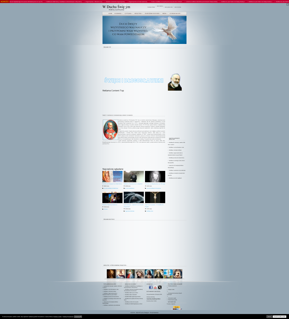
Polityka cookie (171, 289)
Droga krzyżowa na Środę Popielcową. (102, 1)
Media (164, 13)
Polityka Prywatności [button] (68, 316)
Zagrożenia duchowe (152, 13)
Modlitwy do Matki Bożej (113, 188)
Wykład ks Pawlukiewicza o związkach (133, 184)
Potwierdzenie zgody (172, 299)
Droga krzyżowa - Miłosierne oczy (58, 1)
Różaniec (106, 209)
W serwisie (117, 13)
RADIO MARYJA (160, 6)
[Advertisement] (144, 59)
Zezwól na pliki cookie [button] (279, 316)
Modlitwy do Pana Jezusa (155, 188)
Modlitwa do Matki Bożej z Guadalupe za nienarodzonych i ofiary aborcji (28, 1)
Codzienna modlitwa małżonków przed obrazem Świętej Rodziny (166, 1)
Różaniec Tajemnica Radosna (109, 204)
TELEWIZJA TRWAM (151, 7)
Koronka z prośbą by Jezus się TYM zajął (155, 184)
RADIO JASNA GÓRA (168, 7)
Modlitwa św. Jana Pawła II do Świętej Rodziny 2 (225, 1)
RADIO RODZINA (178, 7)
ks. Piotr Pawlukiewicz (129, 188)
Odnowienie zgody (172, 298)
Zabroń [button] (269, 316)
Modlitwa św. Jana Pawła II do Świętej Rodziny (251, 1)
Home (110, 13)
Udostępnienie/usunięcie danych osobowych (174, 294)
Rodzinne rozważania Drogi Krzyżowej (79, 1)
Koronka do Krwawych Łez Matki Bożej (112, 184)
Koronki (105, 188)
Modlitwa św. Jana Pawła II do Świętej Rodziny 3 (197, 1)
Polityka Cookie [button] (57, 316)
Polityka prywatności (172, 286)
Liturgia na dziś (175, 13)
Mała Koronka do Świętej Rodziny (275, 1)
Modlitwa (138, 13)
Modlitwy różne (150, 211)
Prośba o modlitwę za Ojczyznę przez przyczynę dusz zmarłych (131, 1)
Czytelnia (128, 13)
